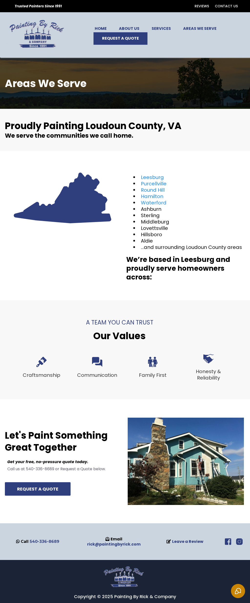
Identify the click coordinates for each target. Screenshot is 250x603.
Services (161, 28)
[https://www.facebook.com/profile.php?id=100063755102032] (228, 541)
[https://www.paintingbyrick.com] (38, 34)
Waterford (154, 202)
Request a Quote (120, 38)
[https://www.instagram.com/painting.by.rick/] (239, 541)
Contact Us (226, 6)
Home (101, 28)
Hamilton (152, 196)
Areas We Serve (200, 28)
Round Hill (153, 190)
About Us (129, 28)
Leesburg (152, 177)
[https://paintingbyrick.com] (125, 577)
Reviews (202, 6)
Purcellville (154, 183)
